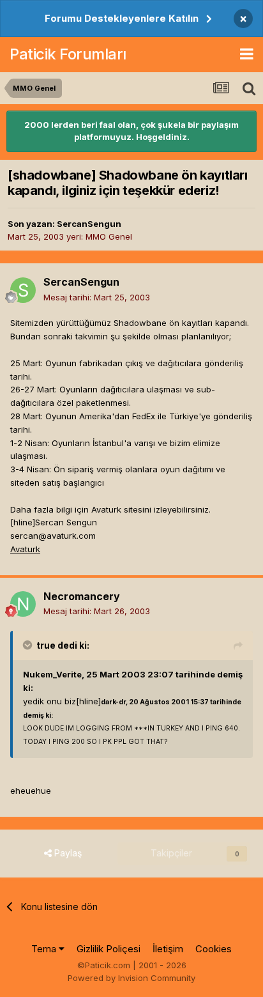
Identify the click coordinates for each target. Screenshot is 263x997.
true (46, 645)
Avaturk (25, 549)
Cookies (213, 949)
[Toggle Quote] (28, 645)
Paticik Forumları (68, 54)
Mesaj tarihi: (96, 297)
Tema (45, 949)
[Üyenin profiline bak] (23, 290)
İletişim (168, 949)
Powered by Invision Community (131, 978)
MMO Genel (109, 236)
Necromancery (81, 596)
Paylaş (67, 852)
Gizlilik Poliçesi (108, 949)
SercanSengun (89, 224)
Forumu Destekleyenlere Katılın (122, 18)
